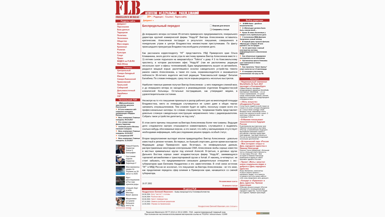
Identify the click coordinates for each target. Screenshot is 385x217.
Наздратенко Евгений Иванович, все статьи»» (217, 206)
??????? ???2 (123, 208)
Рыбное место (157, 197)
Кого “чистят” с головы (160, 194)
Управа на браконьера (160, 204)
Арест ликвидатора (159, 199)
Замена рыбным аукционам (163, 201)
